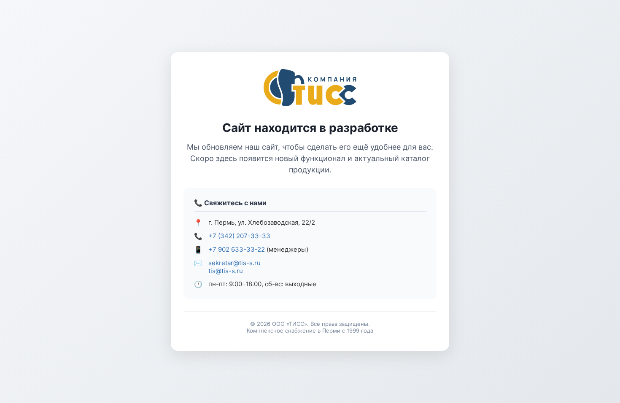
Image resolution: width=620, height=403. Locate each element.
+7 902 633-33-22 (236, 249)
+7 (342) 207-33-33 (239, 236)
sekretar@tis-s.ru (234, 263)
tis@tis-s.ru (225, 271)
